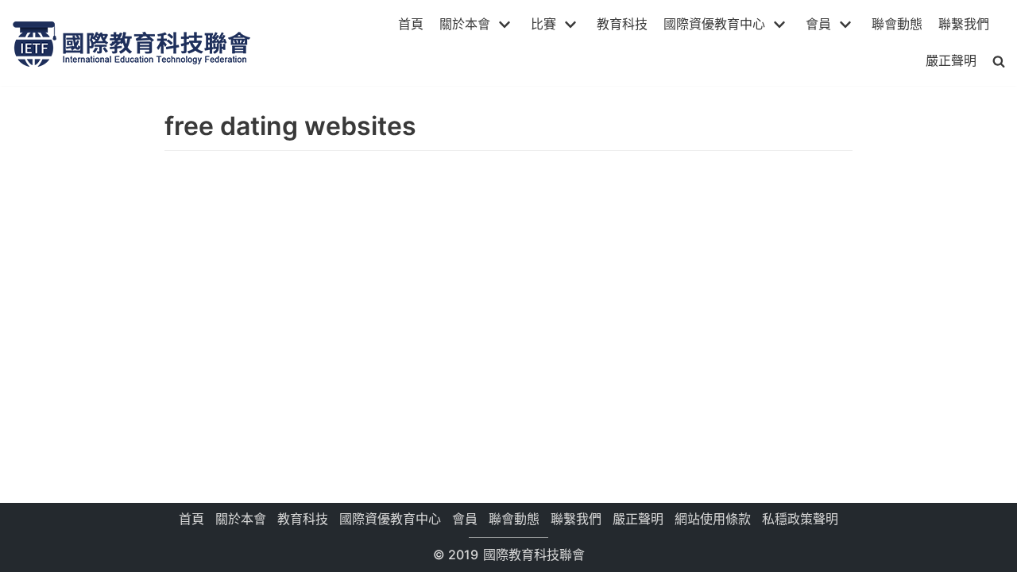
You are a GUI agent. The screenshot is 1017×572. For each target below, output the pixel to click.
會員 (465, 519)
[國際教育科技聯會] (131, 42)
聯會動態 (897, 24)
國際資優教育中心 (390, 519)
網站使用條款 (713, 519)
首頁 (410, 24)
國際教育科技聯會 (532, 554)
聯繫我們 (963, 24)
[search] (998, 61)
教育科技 (622, 24)
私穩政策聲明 (800, 519)
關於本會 (240, 519)
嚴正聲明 (951, 60)
